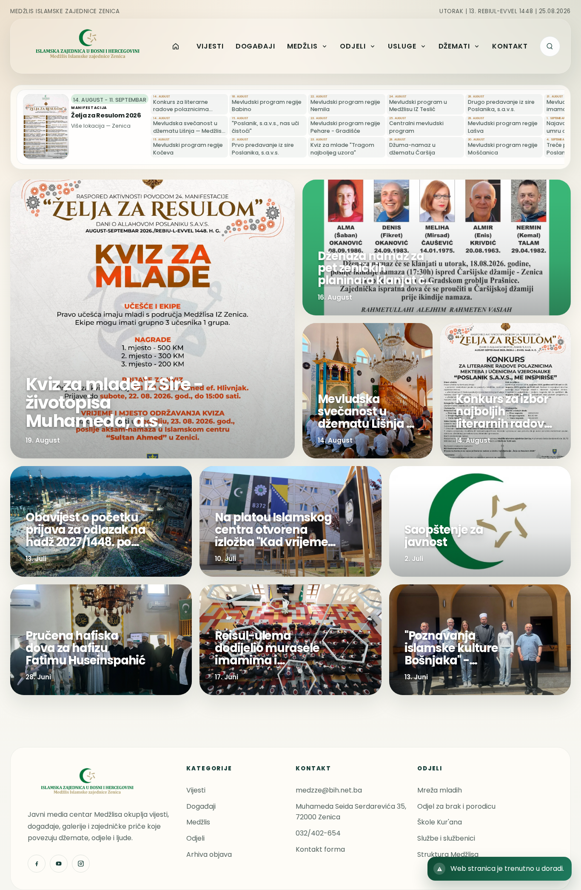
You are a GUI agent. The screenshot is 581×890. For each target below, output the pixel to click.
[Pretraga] (550, 46)
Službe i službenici (446, 838)
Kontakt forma (320, 849)
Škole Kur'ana (439, 822)
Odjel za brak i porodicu (456, 806)
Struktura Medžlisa (447, 854)
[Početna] (175, 46)
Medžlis (198, 822)
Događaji (201, 806)
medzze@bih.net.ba (329, 790)
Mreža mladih (439, 790)
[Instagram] (81, 864)
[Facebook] (37, 864)
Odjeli (195, 838)
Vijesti (195, 790)
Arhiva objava (209, 854)
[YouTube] (59, 864)
